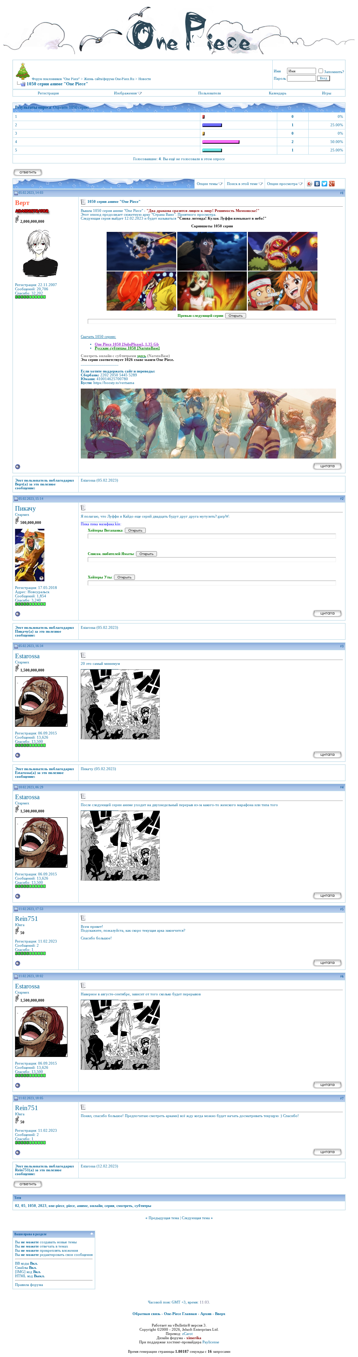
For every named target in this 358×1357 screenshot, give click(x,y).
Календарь (277, 93)
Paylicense (210, 1342)
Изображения (125, 93)
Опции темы (207, 184)
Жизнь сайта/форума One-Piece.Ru (109, 79)
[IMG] (20, 1272)
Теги (17, 1198)
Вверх (220, 1314)
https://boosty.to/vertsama (113, 383)
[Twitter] (324, 183)
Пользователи (209, 93)
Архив (206, 1314)
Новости (144, 79)
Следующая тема (196, 1218)
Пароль (280, 78)
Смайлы (21, 1267)
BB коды (22, 1263)
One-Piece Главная (180, 1314)
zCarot (187, 1333)
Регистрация (48, 93)
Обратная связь (146, 1314)
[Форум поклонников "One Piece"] (179, 28)
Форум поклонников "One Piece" (56, 79)
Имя (277, 71)
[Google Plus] (332, 183)
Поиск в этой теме (242, 184)
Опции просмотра (282, 184)
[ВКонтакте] (317, 183)
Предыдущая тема (164, 1218)
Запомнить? (334, 72)
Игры (326, 93)
